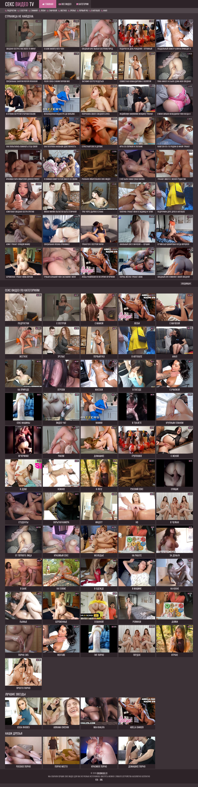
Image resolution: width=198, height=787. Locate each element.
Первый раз (83, 10)
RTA (96, 779)
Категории (83, 4)
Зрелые (73, 10)
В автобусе (95, 10)
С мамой (34, 10)
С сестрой (23, 10)
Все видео (66, 4)
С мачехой (52, 10)
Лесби (42, 10)
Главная (48, 4)
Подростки (11, 10)
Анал (105, 10)
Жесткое (63, 10)
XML (101, 779)
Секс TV (19, 4)
